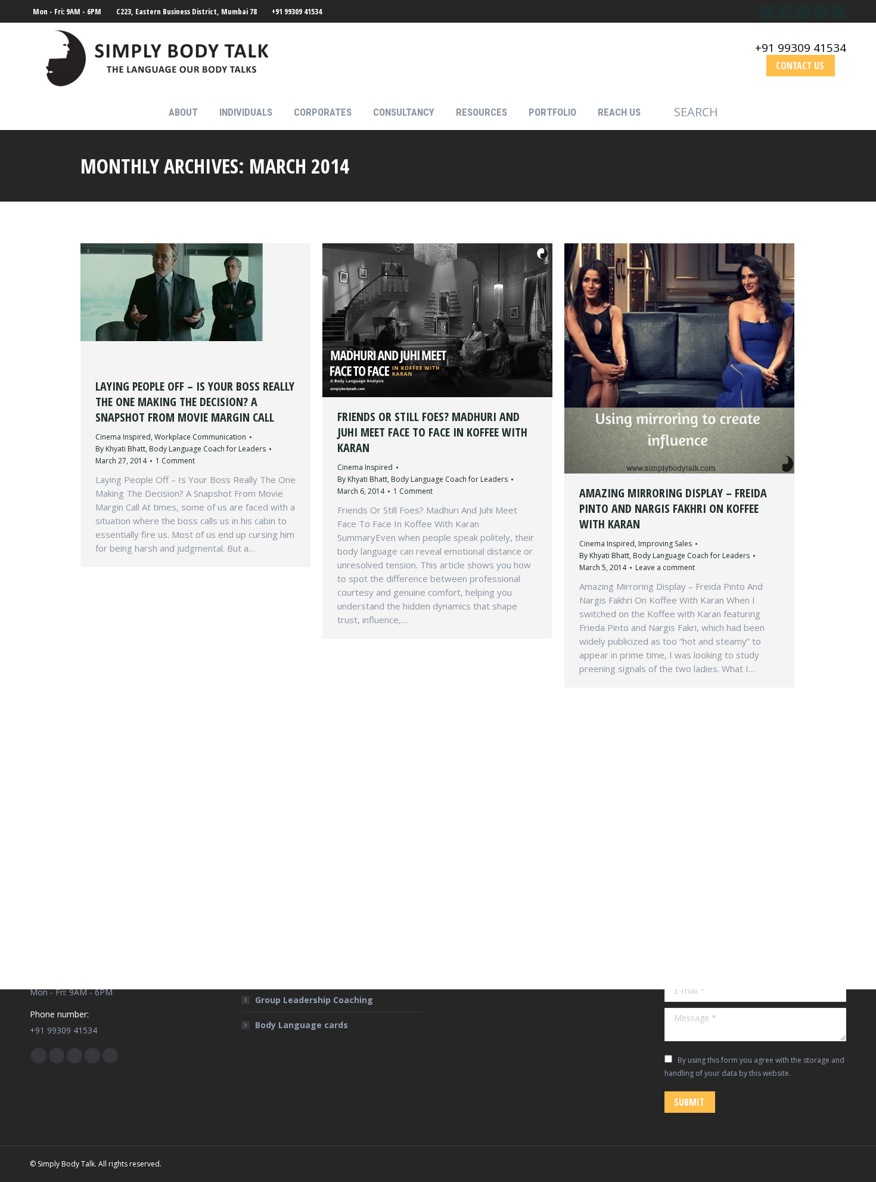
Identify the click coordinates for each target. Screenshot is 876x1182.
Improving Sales (665, 544)
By (180, 449)
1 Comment (175, 461)
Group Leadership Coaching (314, 999)
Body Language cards (301, 1025)
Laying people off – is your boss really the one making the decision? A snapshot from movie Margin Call (194, 401)
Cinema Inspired (123, 437)
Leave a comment (665, 567)
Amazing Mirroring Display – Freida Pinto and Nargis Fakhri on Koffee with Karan (673, 508)
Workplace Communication (200, 437)
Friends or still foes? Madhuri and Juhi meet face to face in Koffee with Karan (432, 432)
